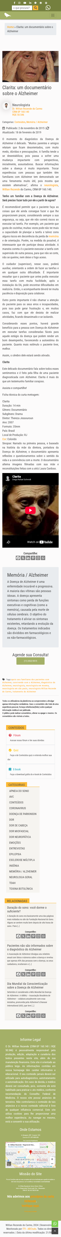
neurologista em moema (37, 685)
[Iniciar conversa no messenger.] (35, 2)
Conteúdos (20, 122)
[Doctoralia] (40, 2)
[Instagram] (19, 2)
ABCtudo (32, 1228)
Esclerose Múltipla (22, 860)
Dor (11, 819)
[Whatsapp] (43, 558)
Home (10, 27)
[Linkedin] (30, 2)
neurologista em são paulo (15, 688)
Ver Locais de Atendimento (30, 1140)
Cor (4, 439)
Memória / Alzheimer (37, 122)
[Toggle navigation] (52, 15)
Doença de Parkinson (22, 814)
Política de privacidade (30, 1211)
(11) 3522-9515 (30, 661)
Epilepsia (15, 854)
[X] (23, 558)
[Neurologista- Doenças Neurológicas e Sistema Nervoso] (7, 15)
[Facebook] (14, 2)
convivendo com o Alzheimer (26, 682)
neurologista (51, 185)
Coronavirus (17, 808)
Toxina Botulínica (21, 888)
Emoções (15, 842)
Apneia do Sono (19, 791)
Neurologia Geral (21, 877)
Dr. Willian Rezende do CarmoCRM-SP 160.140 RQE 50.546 (27, 111)
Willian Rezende (11, 189)
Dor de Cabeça (18, 825)
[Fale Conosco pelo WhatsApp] (48, 8)
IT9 (24, 1228)
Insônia (14, 865)
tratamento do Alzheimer (24, 691)
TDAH (12, 883)
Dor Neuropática (20, 837)
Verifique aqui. (31, 1206)
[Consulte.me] (46, 2)
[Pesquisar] (35, 8)
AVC (11, 796)
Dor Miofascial (19, 831)
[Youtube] (24, 2)
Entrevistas (17, 848)
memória (54, 236)
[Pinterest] (33, 558)
